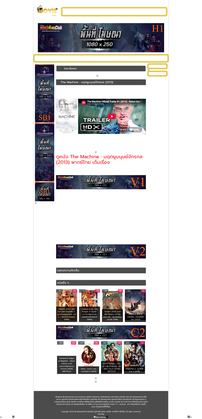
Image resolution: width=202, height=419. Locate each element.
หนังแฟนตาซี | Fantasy (157, 222)
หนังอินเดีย (153, 202)
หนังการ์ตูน (127, 58)
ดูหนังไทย (85, 58)
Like (61, 96)
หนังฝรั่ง (139, 58)
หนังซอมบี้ (152, 135)
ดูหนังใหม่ (91, 11)
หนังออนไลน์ (80, 264)
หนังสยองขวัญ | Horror (157, 182)
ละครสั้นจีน (131, 11)
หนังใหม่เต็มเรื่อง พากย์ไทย (80, 142)
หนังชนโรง (114, 58)
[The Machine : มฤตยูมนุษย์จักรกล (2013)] (58, 82)
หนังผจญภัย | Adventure (154, 157)
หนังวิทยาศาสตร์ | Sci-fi (98, 92)
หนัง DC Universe (155, 103)
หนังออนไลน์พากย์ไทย (111, 11)
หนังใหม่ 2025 (71, 58)
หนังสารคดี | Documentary (154, 187)
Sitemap (101, 414)
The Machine (82, 262)
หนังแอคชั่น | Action (133, 92)
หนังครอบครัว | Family (157, 117)
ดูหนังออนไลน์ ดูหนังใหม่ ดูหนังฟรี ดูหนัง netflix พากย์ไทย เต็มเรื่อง (100, 411)
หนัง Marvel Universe (157, 106)
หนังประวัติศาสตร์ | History (155, 151)
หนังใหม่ (58, 58)
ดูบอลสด (161, 58)
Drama (69, 262)
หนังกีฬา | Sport (155, 114)
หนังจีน (151, 124)
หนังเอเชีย (152, 219)
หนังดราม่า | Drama (62, 92)
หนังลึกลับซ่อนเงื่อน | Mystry (156, 170)
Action (63, 262)
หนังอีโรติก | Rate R (156, 205)
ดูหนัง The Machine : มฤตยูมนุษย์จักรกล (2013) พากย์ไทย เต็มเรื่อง (119, 262)
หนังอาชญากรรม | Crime (158, 198)
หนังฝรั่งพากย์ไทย (69, 264)
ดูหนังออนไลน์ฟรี (74, 11)
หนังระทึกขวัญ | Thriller (82, 92)
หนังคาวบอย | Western (157, 121)
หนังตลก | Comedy (156, 146)
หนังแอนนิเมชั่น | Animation (155, 231)
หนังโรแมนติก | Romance (154, 237)
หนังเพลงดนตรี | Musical (155, 214)
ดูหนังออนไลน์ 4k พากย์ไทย (157, 83)
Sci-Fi (74, 262)
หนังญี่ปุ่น (152, 139)
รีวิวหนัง (150, 58)
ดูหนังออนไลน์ (45, 58)
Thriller (90, 262)
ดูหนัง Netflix (99, 58)
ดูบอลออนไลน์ (147, 11)
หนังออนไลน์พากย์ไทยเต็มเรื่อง (117, 92)
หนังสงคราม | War (155, 179)
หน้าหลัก (58, 89)
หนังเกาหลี (152, 209)
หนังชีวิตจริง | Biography (158, 132)
